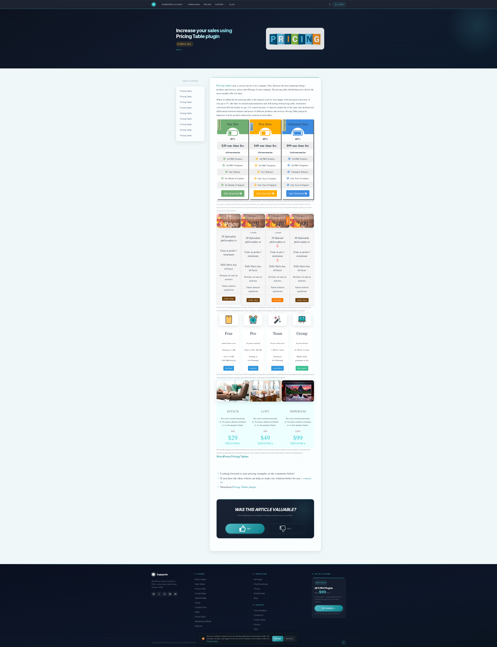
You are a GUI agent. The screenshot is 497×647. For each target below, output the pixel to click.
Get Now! (228, 368)
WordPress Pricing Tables (232, 456)
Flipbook (198, 626)
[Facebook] (153, 594)
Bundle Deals (259, 593)
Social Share (200, 617)
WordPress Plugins (172, 4)
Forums (257, 624)
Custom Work (259, 620)
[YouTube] (175, 594)
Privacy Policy (212, 641)
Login (340, 4)
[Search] (330, 4)
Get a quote (302, 368)
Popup (197, 603)
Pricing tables (224, 85)
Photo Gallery (200, 579)
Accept (278, 639)
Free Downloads (261, 584)
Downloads (194, 4)
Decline (289, 639)
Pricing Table (186, 91)
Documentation (260, 610)
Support (219, 4)
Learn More (277, 368)
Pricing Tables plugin (244, 487)
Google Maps (200, 593)
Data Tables (200, 584)
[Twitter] (159, 594)
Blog (232, 4)
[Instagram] (164, 594)
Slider (197, 612)
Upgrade (253, 368)
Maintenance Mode (203, 621)
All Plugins (258, 579)
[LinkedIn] (170, 594)
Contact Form (200, 607)
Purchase (277, 300)
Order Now (229, 298)
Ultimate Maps (201, 598)
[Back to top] (343, 643)
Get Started (231, 193)
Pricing (207, 4)
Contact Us (258, 615)
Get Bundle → (329, 608)
